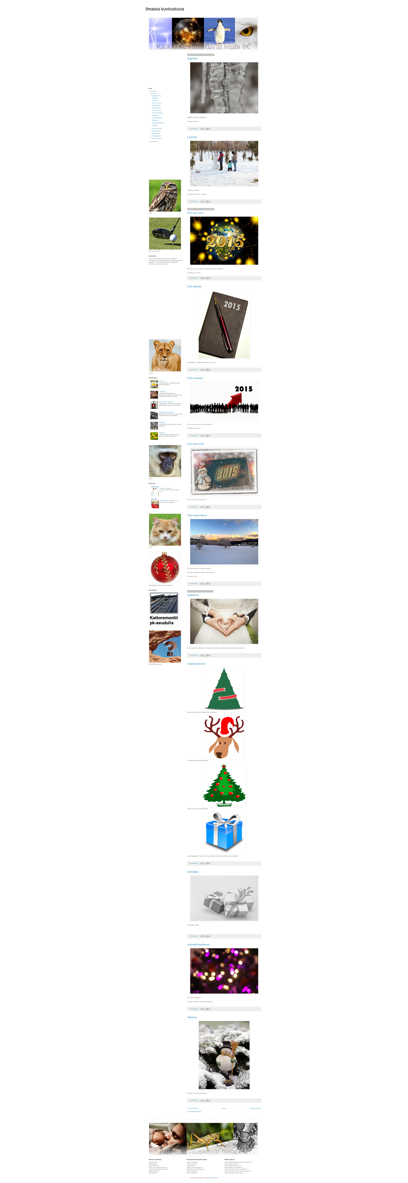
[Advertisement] (166, 69)
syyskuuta (155, 131)
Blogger (215, 1178)
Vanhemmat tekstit (255, 1108)
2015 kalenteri (194, 286)
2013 (152, 141)
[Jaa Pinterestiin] (209, 129)
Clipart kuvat (155, 486)
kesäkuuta (155, 133)
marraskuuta (156, 128)
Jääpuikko (192, 58)
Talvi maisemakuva (197, 515)
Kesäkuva (162, 381)
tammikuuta (155, 138)
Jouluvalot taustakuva (198, 944)
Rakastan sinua (164, 500)
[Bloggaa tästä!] (203, 129)
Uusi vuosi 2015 (195, 444)
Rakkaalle (154, 499)
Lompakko (162, 391)
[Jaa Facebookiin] (207, 129)
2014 (152, 93)
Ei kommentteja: (193, 128)
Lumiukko (192, 137)
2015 (152, 91)
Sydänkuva (193, 595)
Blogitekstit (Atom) (196, 1111)
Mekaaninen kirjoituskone (166, 412)
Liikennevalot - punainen (166, 402)
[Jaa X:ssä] (205, 129)
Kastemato (162, 422)
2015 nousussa (195, 378)
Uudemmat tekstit (193, 1108)
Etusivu (224, 1108)
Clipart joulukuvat (196, 663)
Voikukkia (162, 433)
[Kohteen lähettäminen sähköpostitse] (201, 129)
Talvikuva (192, 1017)
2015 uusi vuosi (195, 213)
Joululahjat (192, 871)
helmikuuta (155, 136)
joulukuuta (155, 96)
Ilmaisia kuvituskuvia (165, 9)
